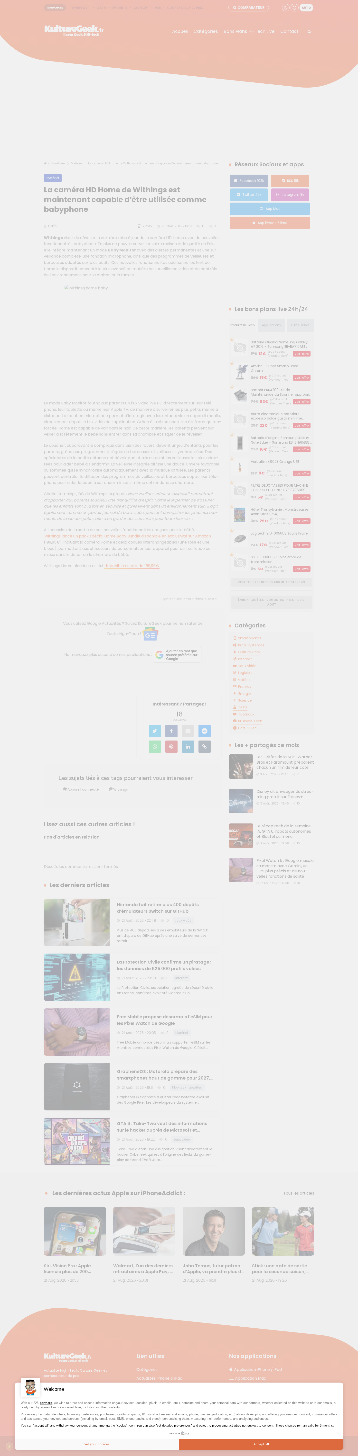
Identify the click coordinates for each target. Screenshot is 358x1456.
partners (46, 1403)
